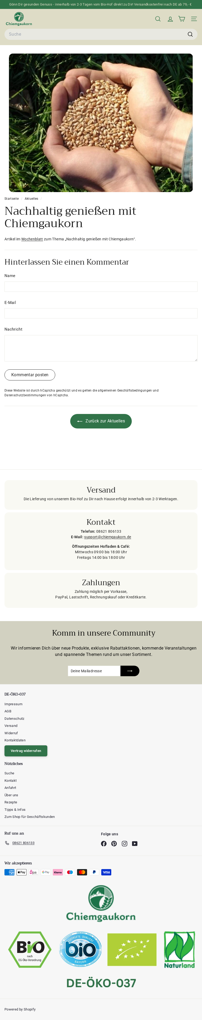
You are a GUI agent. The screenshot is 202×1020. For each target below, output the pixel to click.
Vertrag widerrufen (26, 751)
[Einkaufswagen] (181, 19)
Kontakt (10, 781)
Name (9, 275)
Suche (9, 773)
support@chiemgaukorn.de (107, 537)
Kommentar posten (29, 374)
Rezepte (10, 802)
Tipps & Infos (15, 810)
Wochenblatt (32, 239)
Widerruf (11, 733)
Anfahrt (10, 788)
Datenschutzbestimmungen (25, 395)
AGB (7, 711)
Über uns (11, 795)
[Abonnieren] (129, 671)
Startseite (12, 199)
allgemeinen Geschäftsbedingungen (125, 390)
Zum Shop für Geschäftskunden (29, 817)
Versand (10, 726)
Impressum (13, 704)
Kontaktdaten (15, 740)
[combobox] (101, 34)
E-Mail (10, 302)
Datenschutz (14, 719)
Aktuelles (31, 199)
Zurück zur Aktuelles (104, 420)
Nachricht (13, 329)
